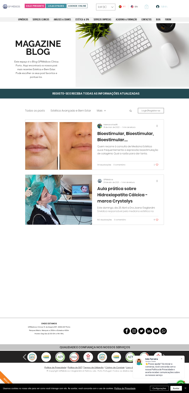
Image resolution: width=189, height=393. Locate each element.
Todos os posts (35, 110)
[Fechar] (185, 388)
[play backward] (24, 357)
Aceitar (176, 388)
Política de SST (75, 367)
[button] (105, 7)
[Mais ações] (158, 126)
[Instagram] (134, 331)
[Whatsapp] (163, 331)
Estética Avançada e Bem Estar (71, 110)
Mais (99, 110)
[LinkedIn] (149, 331)
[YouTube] (156, 331)
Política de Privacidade (55, 367)
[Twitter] (141, 331)
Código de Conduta (114, 367)
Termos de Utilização (93, 367)
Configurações (159, 388)
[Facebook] (126, 331)
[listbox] (105, 7)
